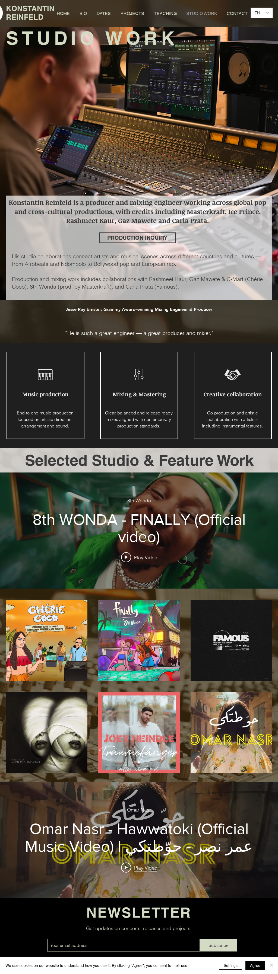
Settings (231, 965)
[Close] (271, 965)
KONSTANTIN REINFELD (30, 12)
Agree (255, 965)
